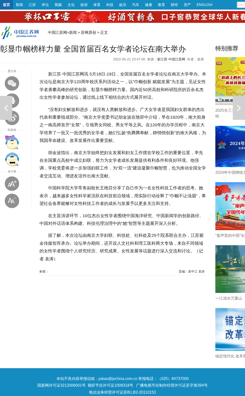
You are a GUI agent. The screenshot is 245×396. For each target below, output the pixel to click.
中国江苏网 (57, 32)
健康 (148, 5)
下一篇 (239, 108)
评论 (45, 5)
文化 (71, 5)
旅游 (84, 5)
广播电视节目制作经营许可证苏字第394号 (172, 385)
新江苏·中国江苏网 (171, 59)
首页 (6, 5)
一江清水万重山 (228, 298)
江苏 (32, 5)
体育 (96, 5)
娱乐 (122, 5)
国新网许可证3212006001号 (61, 385)
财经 (174, 5)
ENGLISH (204, 5)
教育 (161, 5)
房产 (187, 5)
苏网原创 (88, 32)
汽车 (135, 5)
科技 (109, 5)
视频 (58, 5)
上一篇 (6, 108)
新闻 (19, 5)
